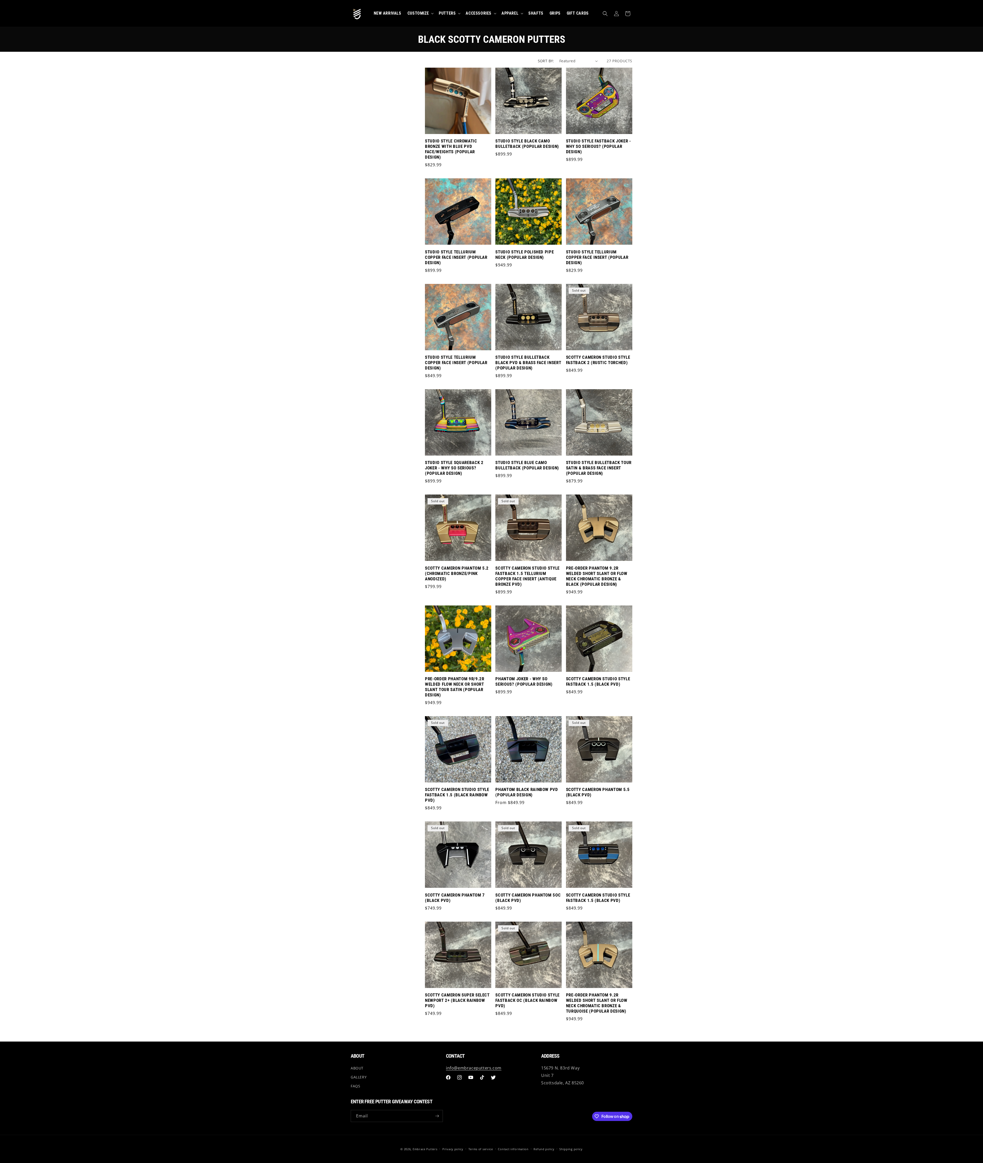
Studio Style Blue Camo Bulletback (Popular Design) (527, 465)
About (357, 1068)
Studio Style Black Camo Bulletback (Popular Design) (527, 144)
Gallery (359, 1077)
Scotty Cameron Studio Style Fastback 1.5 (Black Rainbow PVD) (457, 795)
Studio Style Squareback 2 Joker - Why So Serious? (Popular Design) (454, 468)
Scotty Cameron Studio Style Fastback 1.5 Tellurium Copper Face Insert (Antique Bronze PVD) (527, 576)
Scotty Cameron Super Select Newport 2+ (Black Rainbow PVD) (457, 1000)
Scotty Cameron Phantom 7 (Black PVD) (455, 898)
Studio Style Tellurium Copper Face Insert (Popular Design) (456, 257)
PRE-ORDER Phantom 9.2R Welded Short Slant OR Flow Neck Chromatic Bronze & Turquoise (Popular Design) (596, 1003)
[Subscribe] (437, 1116)
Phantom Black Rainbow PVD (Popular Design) (526, 792)
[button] (605, 13)
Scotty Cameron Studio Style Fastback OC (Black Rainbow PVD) (527, 1000)
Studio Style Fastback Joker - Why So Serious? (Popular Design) (598, 146)
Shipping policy (571, 1149)
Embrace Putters (425, 1149)
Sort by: (546, 60)
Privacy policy (452, 1149)
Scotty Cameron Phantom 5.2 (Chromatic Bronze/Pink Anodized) (457, 573)
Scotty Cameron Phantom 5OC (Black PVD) (528, 898)
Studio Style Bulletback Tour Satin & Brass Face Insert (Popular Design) (599, 468)
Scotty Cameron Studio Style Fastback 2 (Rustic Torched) (598, 360)
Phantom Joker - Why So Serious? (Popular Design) (524, 681)
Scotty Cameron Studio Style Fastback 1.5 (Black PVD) (598, 681)
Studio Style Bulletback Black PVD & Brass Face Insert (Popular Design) (528, 362)
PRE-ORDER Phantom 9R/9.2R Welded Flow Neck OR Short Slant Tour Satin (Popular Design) (454, 686)
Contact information (513, 1149)
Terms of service (480, 1149)
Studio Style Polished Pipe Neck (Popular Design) (524, 255)
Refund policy (543, 1149)
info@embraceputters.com (473, 1068)
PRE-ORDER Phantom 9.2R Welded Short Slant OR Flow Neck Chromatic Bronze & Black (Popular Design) (596, 576)
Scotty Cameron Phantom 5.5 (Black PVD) (598, 792)
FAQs (355, 1086)
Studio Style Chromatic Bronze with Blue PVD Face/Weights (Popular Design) (451, 149)
